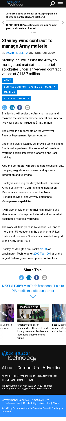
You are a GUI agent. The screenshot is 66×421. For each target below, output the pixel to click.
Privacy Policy (47, 376)
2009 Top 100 (41, 253)
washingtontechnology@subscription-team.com (26, 388)
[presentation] (3, 322)
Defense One (12, 403)
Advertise (52, 367)
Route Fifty (29, 403)
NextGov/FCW (40, 400)
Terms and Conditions (17, 380)
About (8, 367)
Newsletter (10, 376)
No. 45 (44, 249)
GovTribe (44, 403)
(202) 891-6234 (35, 386)
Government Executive (15, 400)
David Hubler (15, 53)
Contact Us (28, 367)
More (56, 403)
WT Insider (27, 376)
